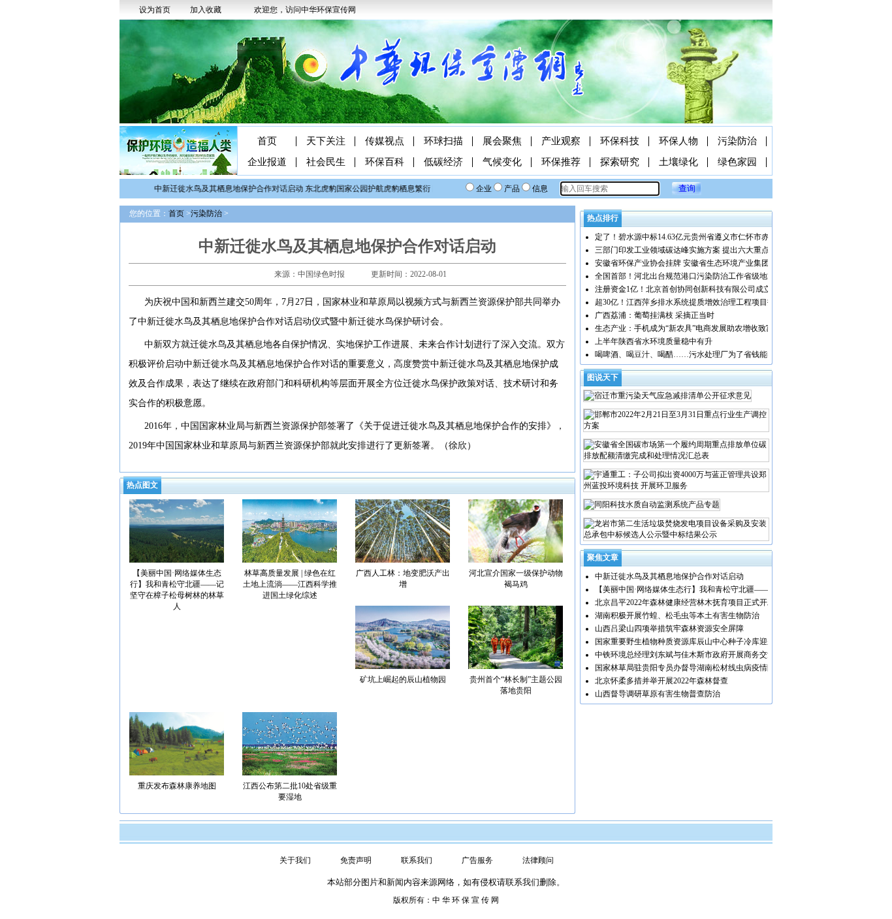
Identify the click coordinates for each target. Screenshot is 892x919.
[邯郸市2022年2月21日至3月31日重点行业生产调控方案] (676, 420)
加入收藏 (205, 9)
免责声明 (356, 860)
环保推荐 (561, 162)
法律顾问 (538, 860)
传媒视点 (384, 141)
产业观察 (561, 141)
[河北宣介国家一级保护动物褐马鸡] (515, 530)
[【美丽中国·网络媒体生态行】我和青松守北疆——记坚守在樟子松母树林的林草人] (176, 530)
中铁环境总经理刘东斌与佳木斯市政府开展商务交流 (685, 654)
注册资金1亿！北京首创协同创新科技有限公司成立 (683, 289)
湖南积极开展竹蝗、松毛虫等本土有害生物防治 (677, 615)
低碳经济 (443, 162)
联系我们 (416, 860)
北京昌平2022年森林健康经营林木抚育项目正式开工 (685, 602)
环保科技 (619, 141)
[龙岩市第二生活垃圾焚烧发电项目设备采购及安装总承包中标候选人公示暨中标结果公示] (676, 529)
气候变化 (502, 162)
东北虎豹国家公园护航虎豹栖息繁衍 (358, 188)
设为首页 (154, 9)
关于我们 (295, 860)
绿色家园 (737, 162)
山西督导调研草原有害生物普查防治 (657, 693)
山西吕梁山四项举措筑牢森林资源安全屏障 (669, 628)
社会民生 (325, 162)
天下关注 (325, 141)
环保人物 (678, 141)
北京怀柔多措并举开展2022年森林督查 (661, 680)
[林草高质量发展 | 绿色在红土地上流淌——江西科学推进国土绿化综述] (289, 530)
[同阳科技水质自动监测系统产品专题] (651, 505)
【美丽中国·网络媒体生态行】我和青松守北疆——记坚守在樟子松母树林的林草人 (737, 589)
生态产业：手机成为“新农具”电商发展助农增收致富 (684, 328)
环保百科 (384, 162)
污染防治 (737, 141)
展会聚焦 (502, 141)
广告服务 (477, 860)
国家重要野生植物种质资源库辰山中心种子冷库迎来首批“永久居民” (712, 641)
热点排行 (602, 218)
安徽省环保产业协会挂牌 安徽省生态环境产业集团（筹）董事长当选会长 (721, 263)
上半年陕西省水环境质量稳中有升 (653, 341)
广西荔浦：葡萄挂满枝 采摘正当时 (654, 315)
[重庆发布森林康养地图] (176, 742)
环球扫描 (443, 141)
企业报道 (267, 162)
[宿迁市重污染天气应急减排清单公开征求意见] (667, 396)
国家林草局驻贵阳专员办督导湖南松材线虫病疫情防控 (689, 667)
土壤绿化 (678, 162)
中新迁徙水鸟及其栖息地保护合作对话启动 (218, 188)
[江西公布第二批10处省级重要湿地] (289, 742)
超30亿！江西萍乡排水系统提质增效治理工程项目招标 (689, 302)
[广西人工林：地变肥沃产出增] (402, 530)
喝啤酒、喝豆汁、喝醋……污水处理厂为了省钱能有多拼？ (697, 354)
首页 (267, 141)
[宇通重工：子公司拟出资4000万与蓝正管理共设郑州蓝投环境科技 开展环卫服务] (676, 480)
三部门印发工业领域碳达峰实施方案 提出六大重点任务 (690, 250)
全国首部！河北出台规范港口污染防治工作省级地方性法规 (697, 276)
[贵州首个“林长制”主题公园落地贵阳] (515, 636)
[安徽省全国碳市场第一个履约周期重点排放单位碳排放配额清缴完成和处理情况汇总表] (676, 450)
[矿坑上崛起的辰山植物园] (402, 636)
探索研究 (619, 162)
